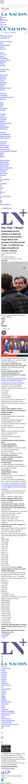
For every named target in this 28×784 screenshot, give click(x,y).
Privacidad (11, 768)
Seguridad (3, 77)
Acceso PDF (3, 142)
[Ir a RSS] (2, 743)
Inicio (3, 17)
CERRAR (2, 1)
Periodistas (4, 636)
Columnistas (3, 95)
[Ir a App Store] (6, 752)
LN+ (9, 208)
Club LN (4, 24)
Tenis (1, 106)
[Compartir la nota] (2, 321)
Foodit (4, 22)
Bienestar (3, 84)
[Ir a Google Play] (6, 748)
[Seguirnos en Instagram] (2, 738)
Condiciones (4, 768)
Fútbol (2, 103)
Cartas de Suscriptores (6, 97)
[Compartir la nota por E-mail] (6, 326)
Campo (2, 56)
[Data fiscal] (2, 781)
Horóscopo (3, 119)
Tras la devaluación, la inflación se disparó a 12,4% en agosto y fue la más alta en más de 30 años (13, 487)
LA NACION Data (5, 45)
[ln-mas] (14, 225)
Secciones (5, 20)
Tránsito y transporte (6, 41)
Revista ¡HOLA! (4, 162)
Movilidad (3, 62)
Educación (3, 78)
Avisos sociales (4, 147)
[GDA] (5, 774)
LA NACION (4, 208)
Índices (2, 64)
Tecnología (3, 117)
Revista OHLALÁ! (5, 160)
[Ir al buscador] (2, 11)
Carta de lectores (5, 149)
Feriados (2, 121)
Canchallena (3, 108)
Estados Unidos (4, 69)
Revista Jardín (4, 169)
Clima (1, 43)
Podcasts (2, 125)
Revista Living (4, 166)
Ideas (1, 155)
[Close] (2, 657)
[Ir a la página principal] (14, 15)
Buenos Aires (4, 75)
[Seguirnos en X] (2, 733)
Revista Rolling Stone (6, 168)
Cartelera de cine (5, 134)
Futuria (2, 52)
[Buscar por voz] (25, 32)
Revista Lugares (4, 164)
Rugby (2, 104)
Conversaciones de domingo (8, 151)
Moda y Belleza (4, 127)
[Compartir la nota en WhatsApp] (4, 321)
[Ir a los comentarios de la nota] (4, 319)
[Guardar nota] (2, 319)
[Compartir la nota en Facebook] (2, 326)
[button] (14, 116)
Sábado (2, 153)
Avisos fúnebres (4, 145)
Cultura (2, 80)
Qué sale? (3, 132)
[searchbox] (13, 33)
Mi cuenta (5, 27)
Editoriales (3, 93)
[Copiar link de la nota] (2, 324)
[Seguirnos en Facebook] (2, 728)
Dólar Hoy (3, 54)
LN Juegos (3, 114)
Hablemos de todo (5, 88)
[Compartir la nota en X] (4, 326)
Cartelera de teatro (5, 136)
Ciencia (2, 86)
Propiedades (3, 58)
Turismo (2, 116)
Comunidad (3, 82)
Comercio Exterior (5, 60)
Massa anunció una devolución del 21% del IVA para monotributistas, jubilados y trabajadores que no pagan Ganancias (13, 381)
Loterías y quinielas (5, 123)
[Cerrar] (26, 29)
